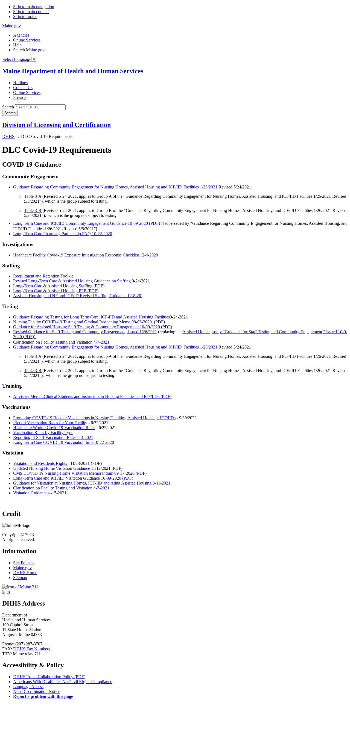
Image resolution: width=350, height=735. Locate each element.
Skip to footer (25, 16)
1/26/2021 (208, 187)
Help (17, 45)
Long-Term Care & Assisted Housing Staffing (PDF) (58, 286)
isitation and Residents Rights (42, 463)
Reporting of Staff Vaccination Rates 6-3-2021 (53, 437)
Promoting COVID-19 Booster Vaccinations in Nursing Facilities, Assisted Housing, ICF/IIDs (94, 417)
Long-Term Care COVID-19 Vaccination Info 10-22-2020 (63, 442)
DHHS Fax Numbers (31, 649)
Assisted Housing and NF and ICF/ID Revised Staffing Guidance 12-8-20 (77, 295)
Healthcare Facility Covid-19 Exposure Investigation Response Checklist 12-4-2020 (85, 255)
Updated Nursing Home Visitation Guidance (51, 468)
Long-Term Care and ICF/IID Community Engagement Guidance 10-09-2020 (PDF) (86, 223)
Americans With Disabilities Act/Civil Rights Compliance (62, 681)
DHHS (8, 136)
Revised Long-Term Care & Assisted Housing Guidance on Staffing (72, 281)
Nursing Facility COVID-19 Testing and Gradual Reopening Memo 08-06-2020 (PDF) (89, 322)
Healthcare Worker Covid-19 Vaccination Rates (54, 427)
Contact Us (23, 87)
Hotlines (20, 82)
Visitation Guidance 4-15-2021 (39, 493)
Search (8, 107)
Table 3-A (32, 196)
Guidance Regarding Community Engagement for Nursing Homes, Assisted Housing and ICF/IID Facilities (106, 187)
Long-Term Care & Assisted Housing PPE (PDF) (55, 290)
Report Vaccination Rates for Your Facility (50, 422)
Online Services (26, 40)
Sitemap (20, 577)
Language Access (28, 686)
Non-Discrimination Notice (36, 691)
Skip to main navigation (33, 6)
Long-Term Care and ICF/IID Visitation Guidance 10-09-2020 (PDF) (73, 478)
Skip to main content (31, 11)
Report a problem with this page (43, 696)
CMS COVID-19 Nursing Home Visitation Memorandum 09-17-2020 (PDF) (80, 473)
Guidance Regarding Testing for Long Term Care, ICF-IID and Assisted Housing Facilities (91, 317)
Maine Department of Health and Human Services (72, 71)
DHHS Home (25, 572)
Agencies (21, 35)
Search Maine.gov (29, 50)
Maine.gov (11, 25)
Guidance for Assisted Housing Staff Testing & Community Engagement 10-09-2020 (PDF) (92, 326)
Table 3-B (33, 210)
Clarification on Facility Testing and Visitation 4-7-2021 (61, 342)
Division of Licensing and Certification (56, 124)
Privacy (19, 97)
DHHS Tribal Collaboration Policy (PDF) (49, 676)
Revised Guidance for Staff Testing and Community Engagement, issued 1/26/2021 (85, 331)
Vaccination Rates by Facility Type (43, 432)
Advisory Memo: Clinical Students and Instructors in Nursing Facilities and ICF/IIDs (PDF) (92, 396)
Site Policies (23, 562)
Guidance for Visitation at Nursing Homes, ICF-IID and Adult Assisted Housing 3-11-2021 (91, 483)
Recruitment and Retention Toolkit (43, 276)
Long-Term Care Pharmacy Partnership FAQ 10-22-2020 (62, 233)
